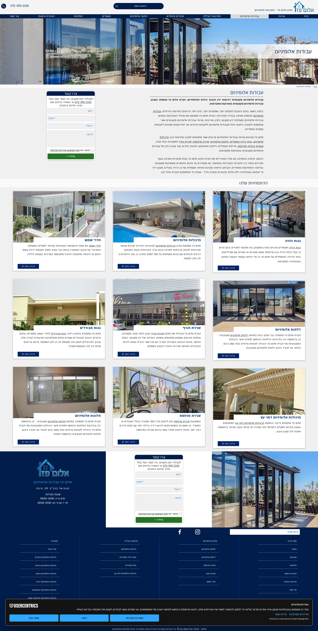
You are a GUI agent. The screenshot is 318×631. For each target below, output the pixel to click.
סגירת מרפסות (201, 142)
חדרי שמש (95, 246)
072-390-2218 (171, 466)
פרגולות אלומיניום (166, 246)
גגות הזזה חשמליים (241, 142)
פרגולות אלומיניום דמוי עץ (249, 423)
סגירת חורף (185, 142)
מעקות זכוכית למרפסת (250, 146)
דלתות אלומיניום (239, 335)
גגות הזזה (295, 247)
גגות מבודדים (58, 333)
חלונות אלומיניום (220, 142)
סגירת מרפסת (181, 421)
